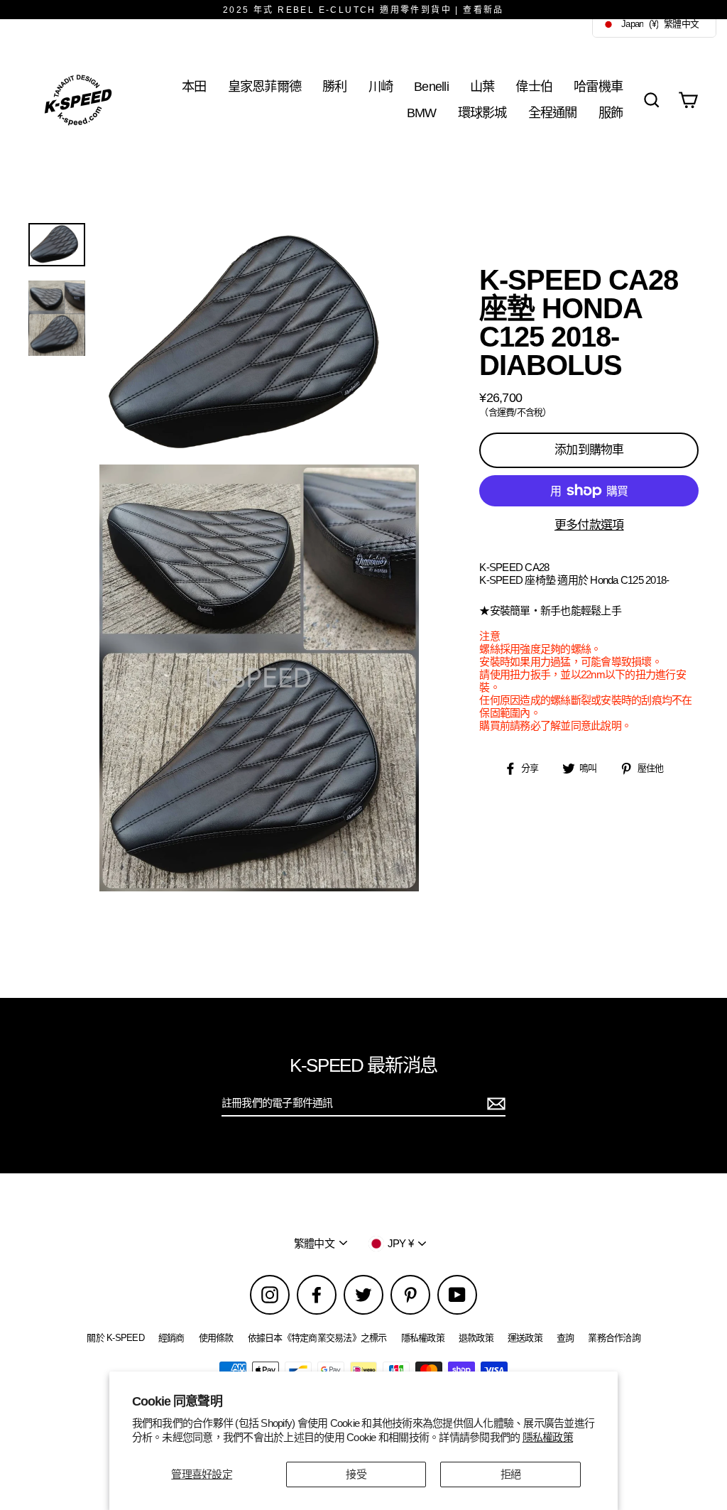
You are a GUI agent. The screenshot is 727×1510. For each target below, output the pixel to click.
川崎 (380, 86)
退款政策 (476, 1337)
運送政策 (525, 1337)
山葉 (482, 86)
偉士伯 (533, 86)
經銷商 (171, 1337)
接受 (356, 1474)
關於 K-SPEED (115, 1337)
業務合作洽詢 (614, 1337)
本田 (194, 86)
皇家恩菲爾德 (265, 86)
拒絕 (511, 1474)
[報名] (494, 1104)
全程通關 (552, 112)
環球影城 (482, 112)
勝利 (334, 86)
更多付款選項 (589, 525)
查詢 (565, 1337)
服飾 (610, 112)
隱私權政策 (548, 1437)
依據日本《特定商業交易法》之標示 (317, 1337)
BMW (422, 112)
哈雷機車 (598, 86)
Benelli (431, 86)
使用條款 (216, 1337)
